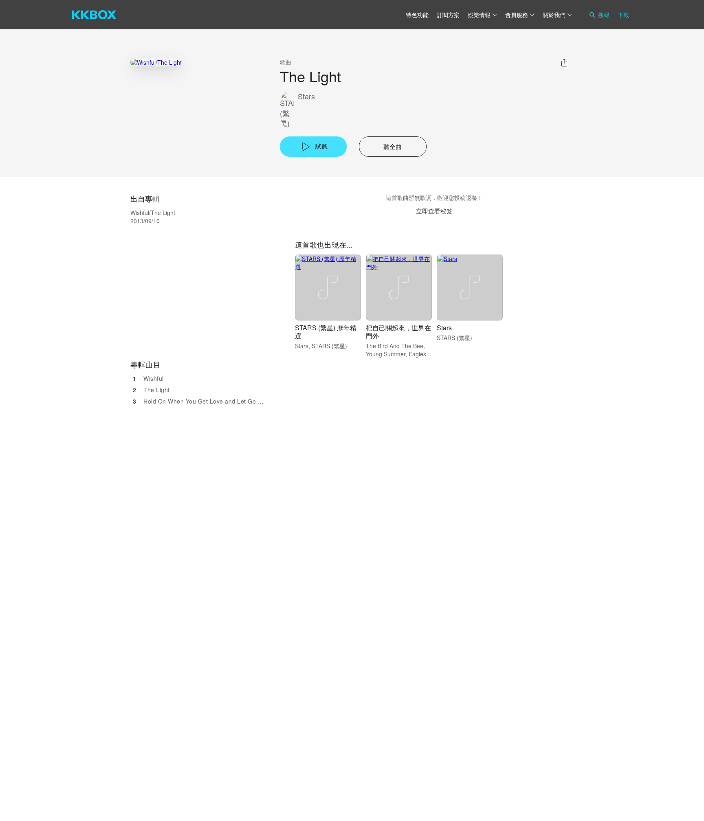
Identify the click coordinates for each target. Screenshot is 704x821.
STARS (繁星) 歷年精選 (325, 331)
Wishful (153, 378)
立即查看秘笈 (434, 210)
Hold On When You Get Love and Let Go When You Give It (224, 401)
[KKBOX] (94, 14)
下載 (623, 15)
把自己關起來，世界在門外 (398, 331)
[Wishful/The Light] (156, 62)
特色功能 (417, 15)
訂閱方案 (448, 15)
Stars (306, 96)
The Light (156, 390)
